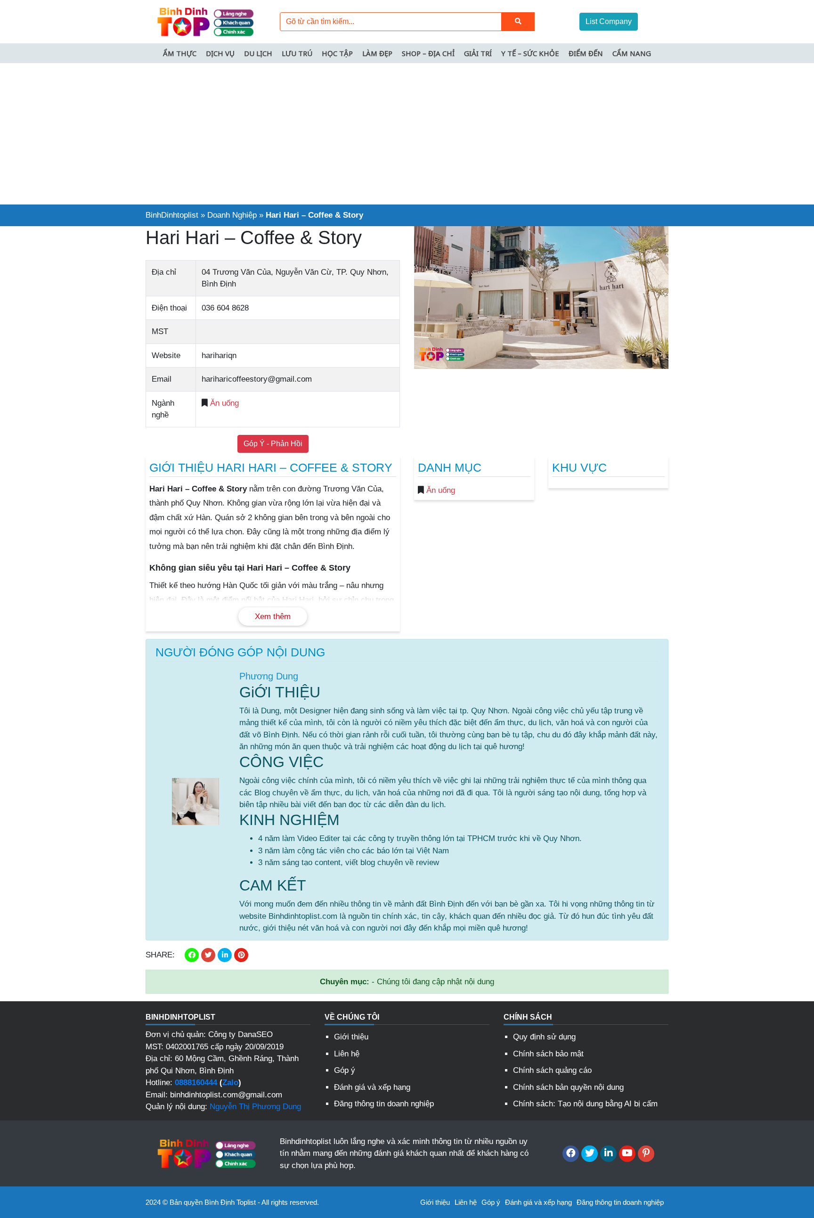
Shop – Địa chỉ (428, 53)
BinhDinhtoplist (172, 215)
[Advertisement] (407, 134)
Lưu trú (297, 53)
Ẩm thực (179, 53)
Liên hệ (346, 1053)
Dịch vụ (220, 53)
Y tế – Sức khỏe (530, 53)
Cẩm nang (631, 53)
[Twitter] (589, 1153)
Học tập (337, 53)
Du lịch (258, 53)
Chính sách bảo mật (548, 1053)
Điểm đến (586, 53)
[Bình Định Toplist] (204, 20)
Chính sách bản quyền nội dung (568, 1087)
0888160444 (196, 1082)
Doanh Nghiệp (232, 215)
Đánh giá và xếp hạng (372, 1087)
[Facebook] (570, 1153)
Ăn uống (224, 403)
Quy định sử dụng (544, 1036)
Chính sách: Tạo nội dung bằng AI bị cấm (585, 1103)
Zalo (230, 1082)
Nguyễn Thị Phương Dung (255, 1106)
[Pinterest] (646, 1153)
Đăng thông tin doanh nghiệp (384, 1103)
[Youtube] (627, 1153)
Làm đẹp (377, 53)
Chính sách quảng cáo (552, 1070)
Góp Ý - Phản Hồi (273, 444)
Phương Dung (268, 676)
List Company (609, 21)
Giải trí (478, 53)
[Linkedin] (608, 1153)
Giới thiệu (351, 1036)
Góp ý (344, 1070)
